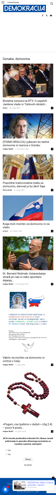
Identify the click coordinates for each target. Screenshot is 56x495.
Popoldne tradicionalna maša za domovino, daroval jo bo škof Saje (24, 184)
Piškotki (33, 484)
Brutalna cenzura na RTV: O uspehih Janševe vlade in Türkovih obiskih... (25, 102)
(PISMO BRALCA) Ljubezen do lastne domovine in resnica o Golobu (26, 143)
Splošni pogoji (36, 481)
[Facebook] (43, 16)
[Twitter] (47, 16)
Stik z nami (43, 484)
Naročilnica (29, 487)
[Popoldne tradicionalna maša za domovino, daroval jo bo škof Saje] (28, 166)
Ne (9, 454)
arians (5, 231)
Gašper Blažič (8, 149)
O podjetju (24, 481)
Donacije (39, 487)
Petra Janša (7, 190)
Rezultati (28, 465)
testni (5, 108)
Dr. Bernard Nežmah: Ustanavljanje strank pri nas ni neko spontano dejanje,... (24, 277)
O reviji (14, 481)
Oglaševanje (17, 487)
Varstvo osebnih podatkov (17, 484)
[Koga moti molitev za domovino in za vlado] (28, 208)
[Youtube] (51, 16)
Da (9, 450)
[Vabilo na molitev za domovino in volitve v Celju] (28, 321)
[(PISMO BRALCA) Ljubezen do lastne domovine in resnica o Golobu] (28, 125)
